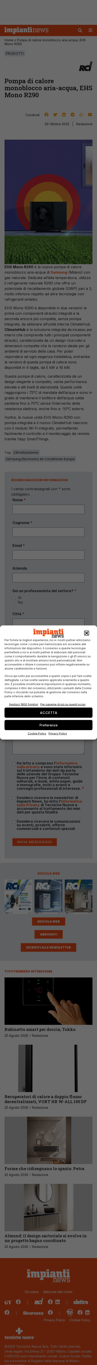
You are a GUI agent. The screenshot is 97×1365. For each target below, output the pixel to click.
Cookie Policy (37, 733)
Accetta (48, 712)
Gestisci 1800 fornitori (23, 704)
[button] (86, 633)
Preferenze (48, 725)
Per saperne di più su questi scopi (62, 704)
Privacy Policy (57, 733)
